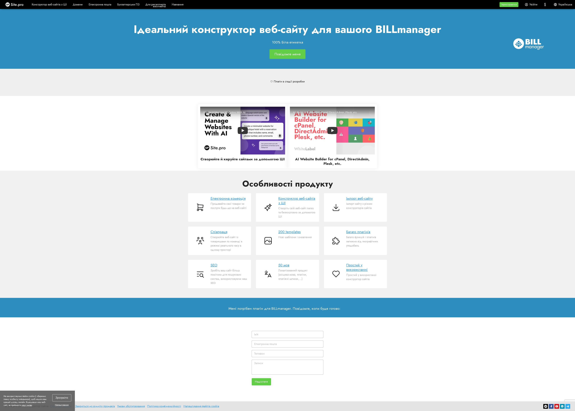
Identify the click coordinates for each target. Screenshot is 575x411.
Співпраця (219, 232)
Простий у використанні (357, 267)
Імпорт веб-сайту (359, 198)
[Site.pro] (545, 406)
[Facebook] (551, 406)
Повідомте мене (287, 54)
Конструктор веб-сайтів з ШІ (296, 200)
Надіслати (261, 382)
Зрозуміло (61, 398)
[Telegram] (567, 406)
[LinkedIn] (562, 406)
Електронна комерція (228, 198)
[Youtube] (556, 406)
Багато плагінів (358, 232)
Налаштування (62, 404)
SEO (214, 265)
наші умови (27, 405)
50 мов (283, 265)
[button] (509, 4)
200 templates (289, 232)
